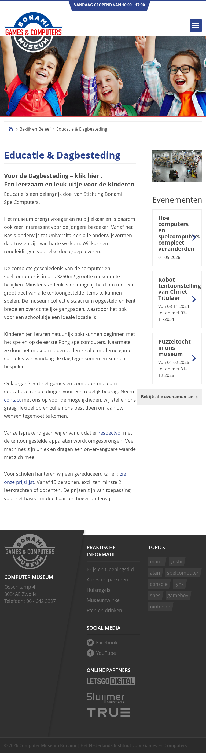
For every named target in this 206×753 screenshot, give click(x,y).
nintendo (160, 606)
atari (155, 573)
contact (12, 399)
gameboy (177, 595)
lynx (179, 584)
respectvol (110, 432)
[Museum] (177, 172)
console (159, 584)
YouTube (106, 653)
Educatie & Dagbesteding (81, 129)
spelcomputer (182, 573)
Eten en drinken (104, 610)
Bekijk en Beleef (35, 129)
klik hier (87, 175)
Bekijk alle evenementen (167, 397)
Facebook (106, 642)
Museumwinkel (104, 600)
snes (155, 595)
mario (156, 561)
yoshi (176, 561)
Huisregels (99, 590)
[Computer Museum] (33, 33)
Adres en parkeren (107, 579)
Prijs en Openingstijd (110, 569)
